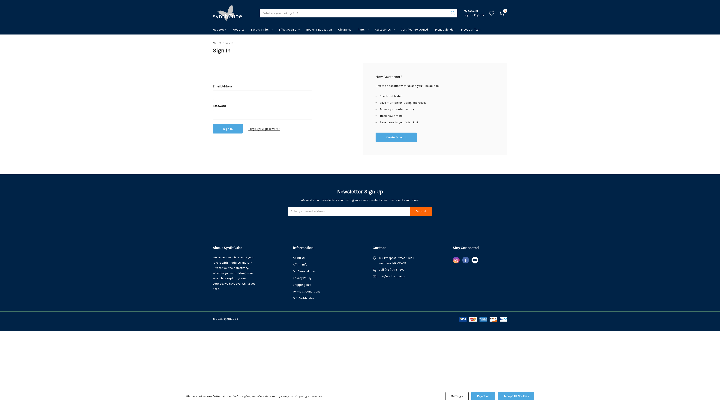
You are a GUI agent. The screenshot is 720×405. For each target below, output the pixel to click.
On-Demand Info (304, 271)
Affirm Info (300, 264)
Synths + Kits (260, 29)
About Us (299, 258)
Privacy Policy (302, 278)
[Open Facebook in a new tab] (465, 260)
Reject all (483, 396)
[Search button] (453, 13)
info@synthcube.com (393, 276)
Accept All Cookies (516, 396)
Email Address (222, 86)
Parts (361, 29)
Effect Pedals (287, 29)
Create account (396, 137)
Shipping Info (302, 284)
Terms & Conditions (306, 291)
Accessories (383, 29)
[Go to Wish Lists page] (491, 13)
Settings (457, 396)
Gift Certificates (303, 298)
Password (219, 106)
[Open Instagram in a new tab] (456, 260)
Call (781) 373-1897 (392, 269)
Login (467, 15)
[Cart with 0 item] (501, 13)
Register (479, 15)
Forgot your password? (264, 128)
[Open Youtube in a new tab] (475, 260)
